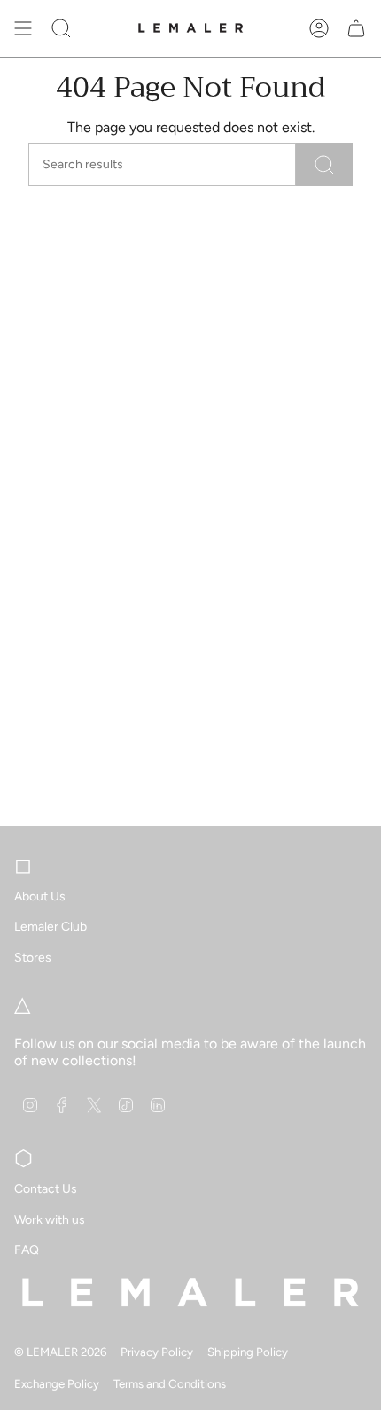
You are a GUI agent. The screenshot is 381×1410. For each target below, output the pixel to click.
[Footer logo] (190, 1292)
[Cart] (356, 28)
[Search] (324, 164)
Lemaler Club (50, 926)
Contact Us (45, 1188)
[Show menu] (23, 28)
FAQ (26, 1250)
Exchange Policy (56, 1383)
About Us (40, 896)
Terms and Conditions (169, 1383)
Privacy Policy (157, 1351)
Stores (32, 957)
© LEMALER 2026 (60, 1351)
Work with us (49, 1219)
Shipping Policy (247, 1351)
